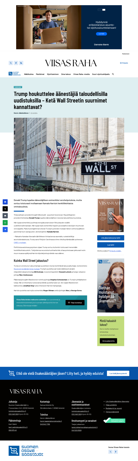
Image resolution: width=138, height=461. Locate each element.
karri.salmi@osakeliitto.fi (18, 427)
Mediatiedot (125, 54)
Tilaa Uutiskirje (76, 303)
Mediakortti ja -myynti (114, 408)
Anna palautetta (108, 341)
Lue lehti (110, 245)
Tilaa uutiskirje (111, 405)
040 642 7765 (45, 424)
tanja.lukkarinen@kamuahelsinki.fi (85, 427)
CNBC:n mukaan (20, 242)
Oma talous (66, 74)
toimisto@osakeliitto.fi (17, 411)
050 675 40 (13, 430)
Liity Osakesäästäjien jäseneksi (117, 401)
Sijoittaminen (53, 74)
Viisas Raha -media (81, 74)
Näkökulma (28, 74)
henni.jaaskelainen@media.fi (51, 421)
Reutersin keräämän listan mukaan (27, 269)
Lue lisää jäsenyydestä (118, 373)
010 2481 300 (13, 414)
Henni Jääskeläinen (21, 113)
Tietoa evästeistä (112, 412)
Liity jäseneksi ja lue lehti (110, 238)
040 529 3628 (76, 430)
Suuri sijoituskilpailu (101, 74)
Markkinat (40, 74)
